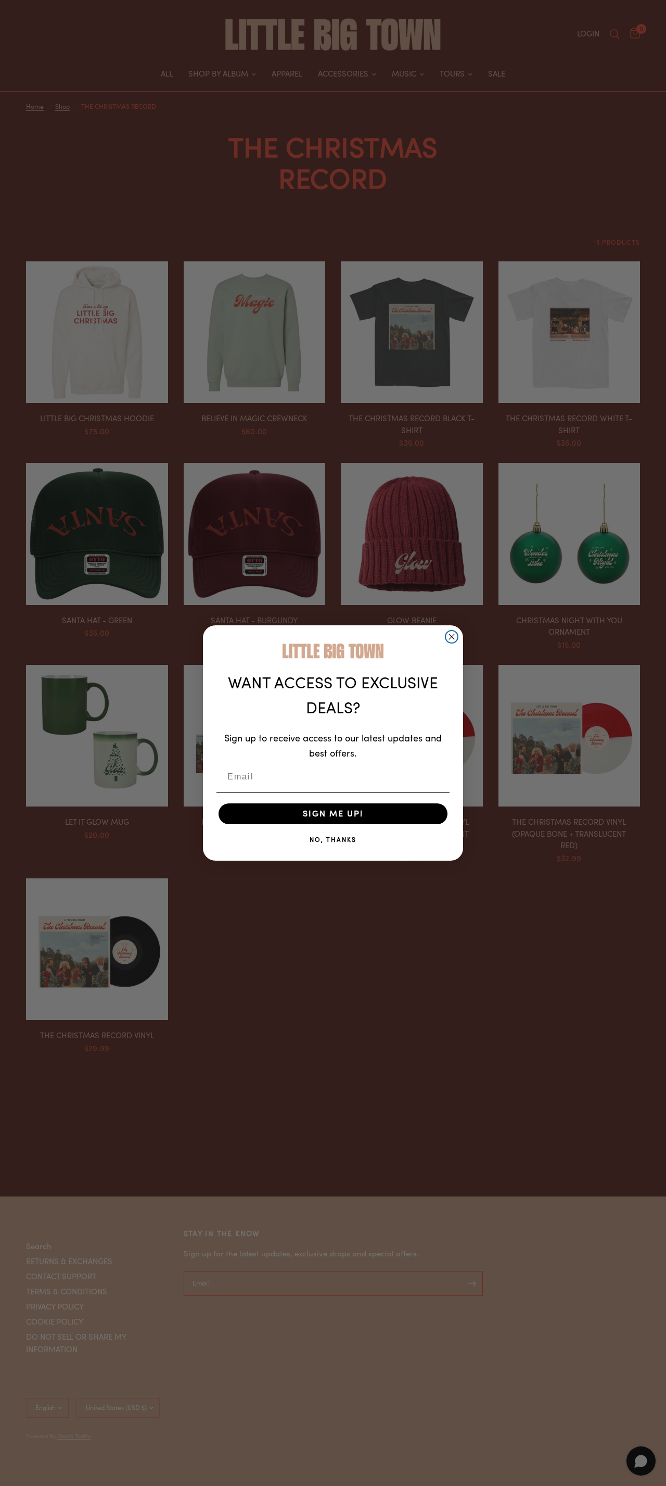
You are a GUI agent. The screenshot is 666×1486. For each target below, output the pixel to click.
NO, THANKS (333, 839)
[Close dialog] (451, 637)
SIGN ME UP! (333, 813)
